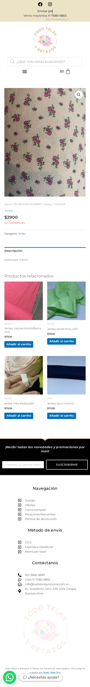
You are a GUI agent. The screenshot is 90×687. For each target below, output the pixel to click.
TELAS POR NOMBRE (28, 204)
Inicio (7, 204)
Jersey (48, 204)
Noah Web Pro (51, 672)
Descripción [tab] (13, 250)
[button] (24, 71)
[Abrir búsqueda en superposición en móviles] (45, 61)
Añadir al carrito (19, 344)
